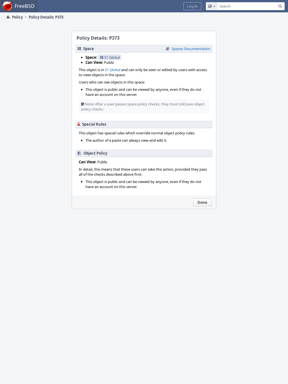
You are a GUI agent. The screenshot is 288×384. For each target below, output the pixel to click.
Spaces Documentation (191, 48)
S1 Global (112, 69)
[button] (192, 6)
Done (202, 202)
